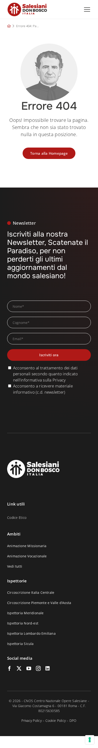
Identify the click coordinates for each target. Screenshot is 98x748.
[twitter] (19, 668)
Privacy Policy (31, 720)
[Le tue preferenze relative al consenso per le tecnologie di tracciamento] (89, 739)
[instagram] (38, 668)
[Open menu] (87, 9)
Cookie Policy (55, 720)
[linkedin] (47, 668)
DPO (73, 720)
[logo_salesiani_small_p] (27, 4)
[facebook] (9, 668)
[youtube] (28, 668)
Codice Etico (16, 517)
